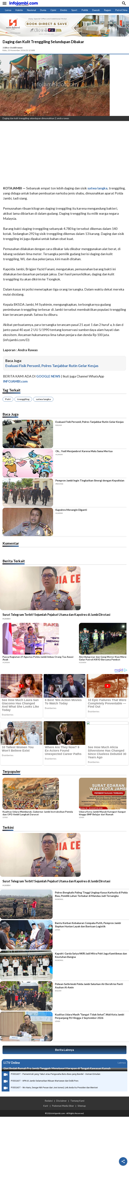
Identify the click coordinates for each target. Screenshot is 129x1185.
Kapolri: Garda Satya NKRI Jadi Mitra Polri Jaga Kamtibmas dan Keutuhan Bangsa (91, 955)
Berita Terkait (14, 561)
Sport (74, 10)
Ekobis (63, 10)
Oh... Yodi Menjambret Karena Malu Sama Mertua (84, 451)
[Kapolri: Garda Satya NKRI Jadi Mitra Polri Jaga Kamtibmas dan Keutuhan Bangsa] (26, 965)
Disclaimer (61, 1100)
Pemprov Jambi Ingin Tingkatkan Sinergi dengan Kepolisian (89, 480)
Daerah (96, 10)
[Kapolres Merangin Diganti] (28, 522)
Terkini (8, 827)
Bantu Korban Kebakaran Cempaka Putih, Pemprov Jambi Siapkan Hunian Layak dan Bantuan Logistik (88, 924)
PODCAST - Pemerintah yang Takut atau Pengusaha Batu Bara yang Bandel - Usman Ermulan (55, 1074)
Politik (84, 10)
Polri (8, 399)
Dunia (43, 10)
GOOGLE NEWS (48, 376)
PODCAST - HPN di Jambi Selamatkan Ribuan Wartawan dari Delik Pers (44, 1081)
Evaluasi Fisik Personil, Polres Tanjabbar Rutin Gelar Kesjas (51, 365)
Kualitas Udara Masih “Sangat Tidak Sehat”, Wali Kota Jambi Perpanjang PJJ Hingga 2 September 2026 (89, 1016)
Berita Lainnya (64, 1050)
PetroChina (121, 10)
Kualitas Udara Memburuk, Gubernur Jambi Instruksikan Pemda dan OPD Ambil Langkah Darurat (38, 813)
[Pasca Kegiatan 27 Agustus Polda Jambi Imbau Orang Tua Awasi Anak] (40, 639)
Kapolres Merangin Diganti (71, 509)
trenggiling (23, 399)
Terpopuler (12, 771)
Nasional (31, 10)
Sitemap (82, 1105)
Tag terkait (12, 390)
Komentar (11, 543)
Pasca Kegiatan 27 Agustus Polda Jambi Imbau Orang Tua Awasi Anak (38, 658)
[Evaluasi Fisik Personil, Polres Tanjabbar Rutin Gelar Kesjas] (28, 434)
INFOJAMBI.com (15, 381)
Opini (53, 10)
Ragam (107, 10)
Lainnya (122, 1062)
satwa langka (43, 399)
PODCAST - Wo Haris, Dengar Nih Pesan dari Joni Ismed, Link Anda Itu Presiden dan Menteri (54, 1087)
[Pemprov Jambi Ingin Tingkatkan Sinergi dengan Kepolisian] (28, 492)
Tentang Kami (77, 1100)
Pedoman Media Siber (63, 1105)
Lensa (8, 10)
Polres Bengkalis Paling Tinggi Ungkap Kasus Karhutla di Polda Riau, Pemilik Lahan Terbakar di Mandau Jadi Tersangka (91, 894)
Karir (45, 1105)
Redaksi (49, 1100)
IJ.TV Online (11, 1063)
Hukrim (19, 10)
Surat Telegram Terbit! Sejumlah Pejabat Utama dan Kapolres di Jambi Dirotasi (56, 614)
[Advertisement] (64, 148)
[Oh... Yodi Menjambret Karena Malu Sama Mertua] (28, 463)
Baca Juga (10, 414)
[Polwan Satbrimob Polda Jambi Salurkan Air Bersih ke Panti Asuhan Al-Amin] (26, 996)
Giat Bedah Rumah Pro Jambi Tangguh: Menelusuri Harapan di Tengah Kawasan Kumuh (57, 1068)
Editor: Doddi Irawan (13, 47)
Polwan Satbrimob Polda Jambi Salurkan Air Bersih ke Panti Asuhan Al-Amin (89, 985)
